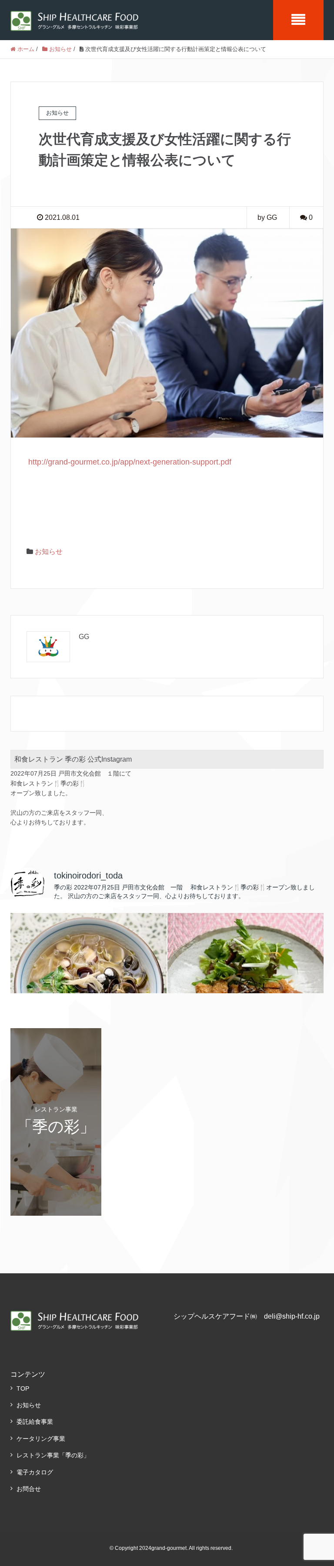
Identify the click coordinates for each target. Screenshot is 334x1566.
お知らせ (49, 551)
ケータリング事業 (41, 1438)
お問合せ (29, 1488)
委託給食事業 (35, 1421)
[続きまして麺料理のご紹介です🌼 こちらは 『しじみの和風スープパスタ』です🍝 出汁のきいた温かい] (88, 991)
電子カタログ (35, 1472)
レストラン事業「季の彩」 (53, 1455)
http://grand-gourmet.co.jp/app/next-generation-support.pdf (129, 462)
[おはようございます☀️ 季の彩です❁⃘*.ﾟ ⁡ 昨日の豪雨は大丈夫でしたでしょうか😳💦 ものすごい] (245, 991)
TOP (23, 1388)
